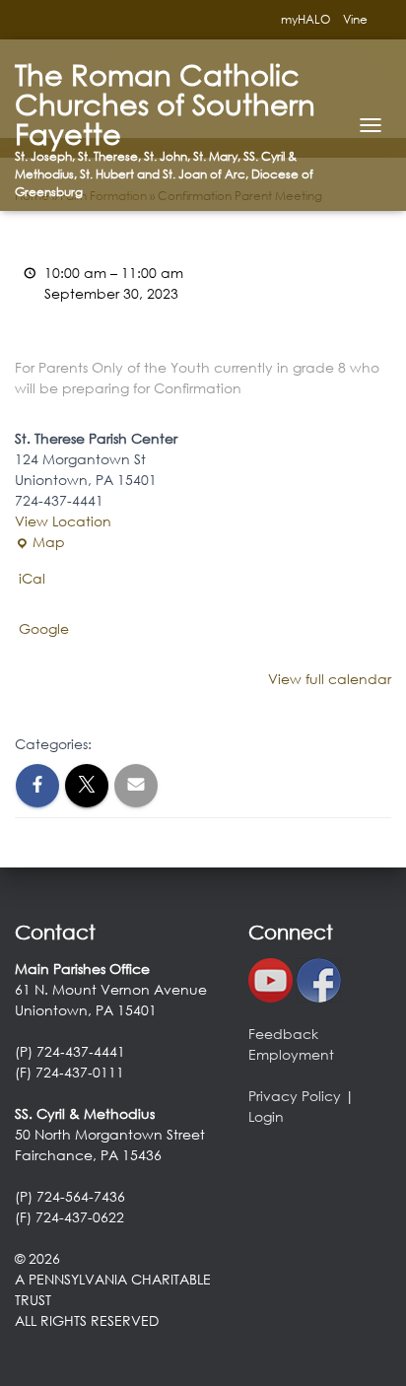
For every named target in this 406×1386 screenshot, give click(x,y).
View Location (63, 521)
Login (266, 1116)
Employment (291, 1054)
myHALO (305, 19)
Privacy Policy (294, 1095)
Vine (355, 19)
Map (40, 542)
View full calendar (329, 678)
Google (44, 628)
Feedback (283, 1033)
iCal (32, 578)
